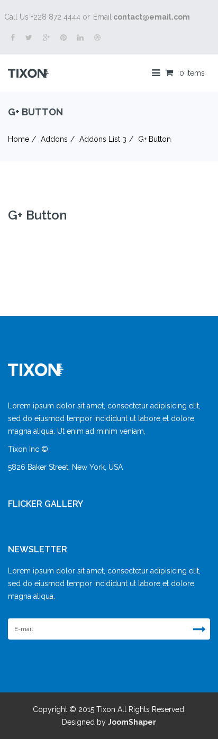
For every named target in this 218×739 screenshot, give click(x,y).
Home (18, 139)
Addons (54, 139)
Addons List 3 (102, 139)
